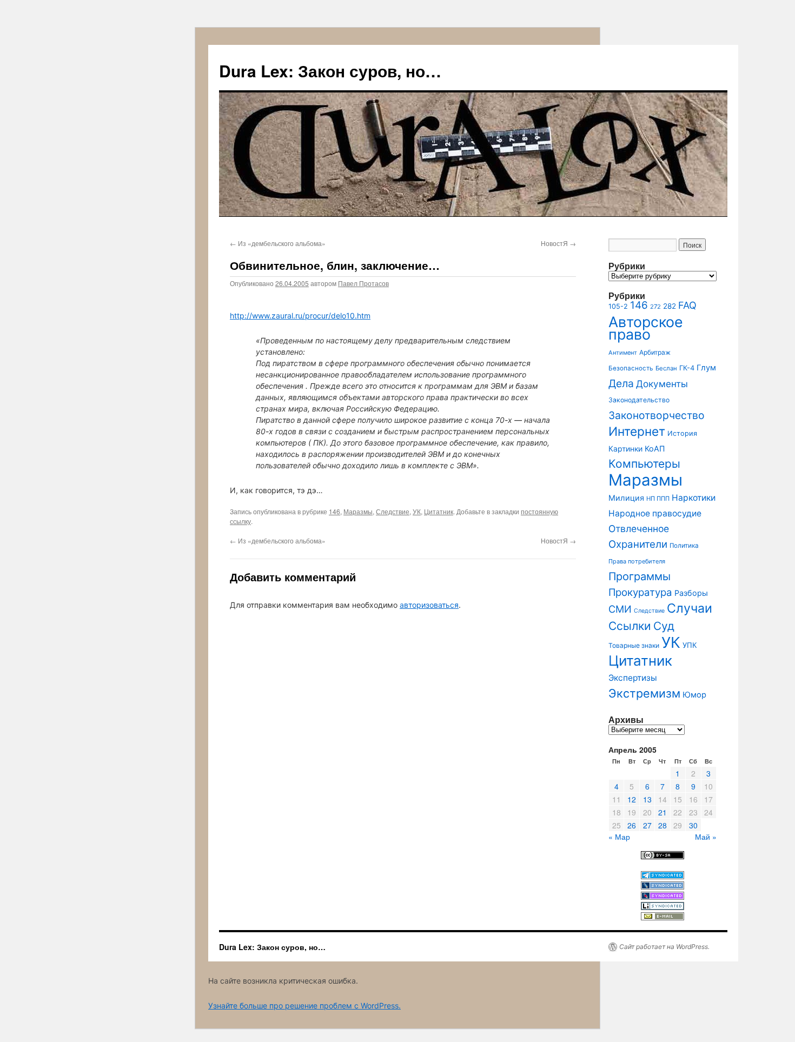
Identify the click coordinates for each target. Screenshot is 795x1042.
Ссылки (629, 626)
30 (693, 825)
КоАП (655, 448)
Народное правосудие (654, 513)
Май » (706, 836)
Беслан (666, 368)
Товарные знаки (633, 645)
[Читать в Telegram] (662, 876)
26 (631, 825)
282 (669, 306)
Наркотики (694, 498)
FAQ (687, 305)
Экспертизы (632, 678)
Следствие (392, 511)
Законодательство (639, 400)
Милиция (626, 497)
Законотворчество (656, 415)
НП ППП (658, 498)
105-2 (618, 306)
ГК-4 (686, 368)
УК (417, 511)
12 (631, 799)
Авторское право (645, 328)
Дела (621, 383)
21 (662, 812)
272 (655, 306)
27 (647, 825)
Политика (684, 545)
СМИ (620, 609)
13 (647, 799)
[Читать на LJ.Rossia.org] (662, 896)
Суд (663, 626)
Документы (662, 383)
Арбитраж (655, 352)
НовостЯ (558, 243)
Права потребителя (636, 561)
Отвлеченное (638, 528)
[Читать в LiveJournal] (662, 886)
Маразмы (358, 511)
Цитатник (438, 511)
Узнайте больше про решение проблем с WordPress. (304, 1005)
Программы (639, 576)
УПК (690, 645)
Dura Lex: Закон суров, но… (330, 70)
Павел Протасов (363, 283)
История (682, 433)
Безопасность (630, 368)
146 (334, 511)
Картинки (625, 448)
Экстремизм (644, 693)
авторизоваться (429, 604)
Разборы (691, 593)
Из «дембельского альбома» (278, 243)
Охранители (637, 544)
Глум (706, 368)
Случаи (689, 608)
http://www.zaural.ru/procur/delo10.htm (300, 315)
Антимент (622, 352)
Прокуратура (640, 592)
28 (662, 825)
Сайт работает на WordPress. (664, 947)
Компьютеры (644, 463)
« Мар (619, 836)
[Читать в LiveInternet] (662, 907)
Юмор (694, 695)
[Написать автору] (662, 917)
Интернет (636, 431)
